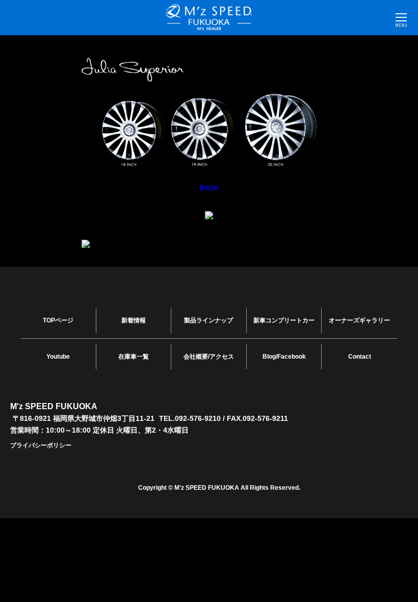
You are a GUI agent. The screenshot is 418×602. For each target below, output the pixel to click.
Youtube (58, 356)
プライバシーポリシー (40, 445)
